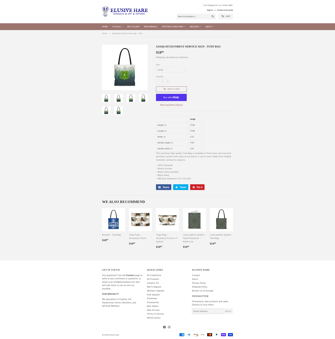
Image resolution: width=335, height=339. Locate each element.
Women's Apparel (155, 290)
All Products (153, 279)
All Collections (154, 275)
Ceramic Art (153, 283)
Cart (227, 16)
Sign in (210, 10)
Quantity (159, 76)
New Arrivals (150, 26)
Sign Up (228, 311)
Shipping (160, 57)
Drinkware (152, 298)
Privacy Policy (199, 283)
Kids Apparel (153, 294)
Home (105, 26)
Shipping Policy (199, 286)
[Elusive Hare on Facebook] (164, 327)
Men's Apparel (154, 286)
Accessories (153, 302)
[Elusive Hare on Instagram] (169, 327)
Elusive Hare (114, 335)
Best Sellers (133, 26)
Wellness (195, 26)
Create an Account (225, 10)
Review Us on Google (202, 290)
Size (158, 64)
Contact (196, 275)
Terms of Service (155, 313)
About (209, 26)
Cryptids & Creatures (173, 26)
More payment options (171, 104)
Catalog (116, 26)
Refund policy (154, 317)
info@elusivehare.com (124, 282)
